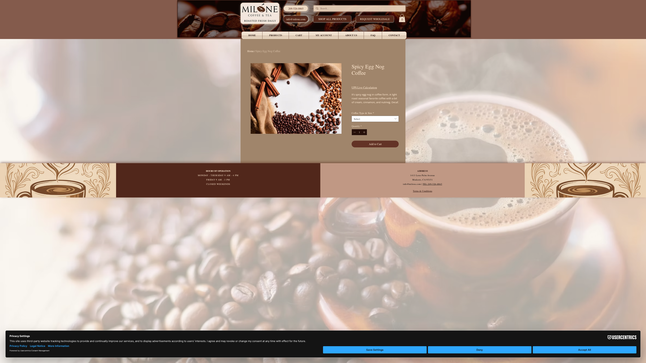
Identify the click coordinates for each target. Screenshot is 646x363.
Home (250, 51)
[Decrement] (354, 132)
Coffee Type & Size (363, 112)
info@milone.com (412, 184)
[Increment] (364, 132)
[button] (375, 19)
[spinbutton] (359, 132)
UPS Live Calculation (364, 87)
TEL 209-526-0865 (432, 184)
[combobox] (375, 119)
